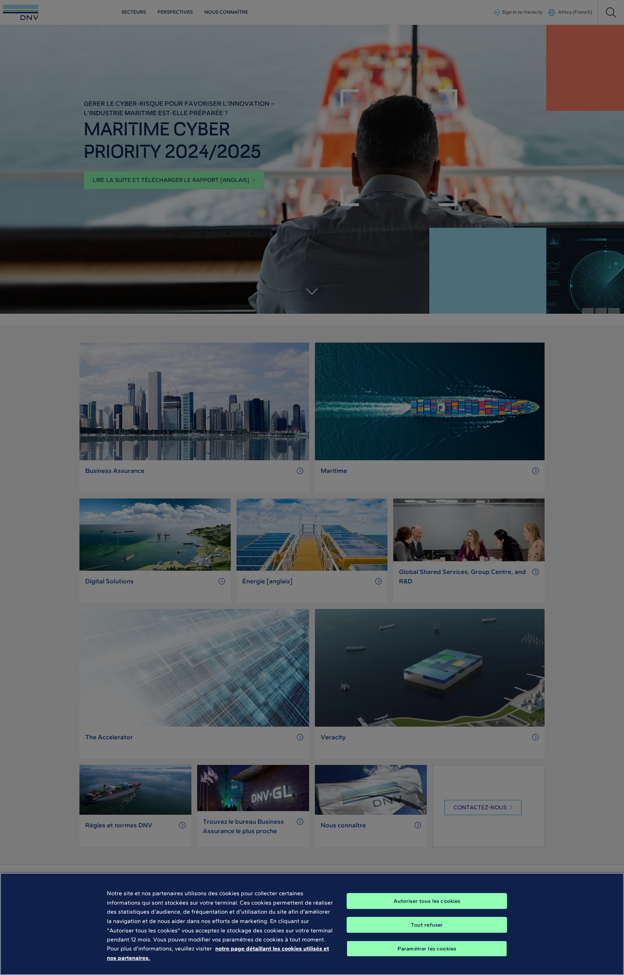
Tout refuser (427, 925)
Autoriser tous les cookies (427, 901)
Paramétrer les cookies (427, 948)
